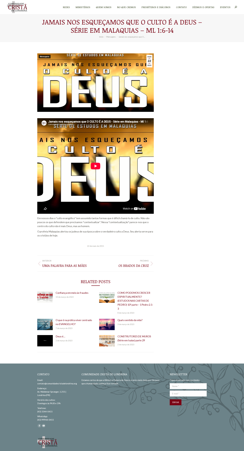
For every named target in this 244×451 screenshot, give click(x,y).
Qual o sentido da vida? (129, 320)
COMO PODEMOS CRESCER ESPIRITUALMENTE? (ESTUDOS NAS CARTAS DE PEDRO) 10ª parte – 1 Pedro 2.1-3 (135, 300)
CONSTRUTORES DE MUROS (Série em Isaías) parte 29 (134, 338)
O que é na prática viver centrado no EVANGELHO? (74, 322)
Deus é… (60, 336)
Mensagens (44, 57)
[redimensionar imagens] (45, 297)
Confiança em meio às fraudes (72, 292)
